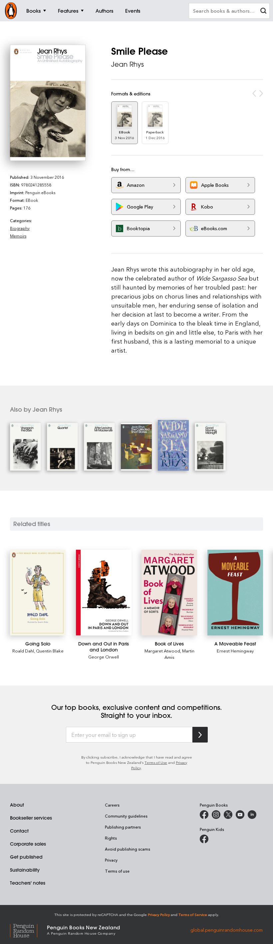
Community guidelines (126, 816)
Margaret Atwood (162, 650)
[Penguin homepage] (11, 10)
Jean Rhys (127, 64)
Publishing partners (123, 827)
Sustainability (25, 870)
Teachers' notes (27, 883)
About (17, 805)
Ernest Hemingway (235, 650)
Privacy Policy (159, 914)
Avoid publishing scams (127, 849)
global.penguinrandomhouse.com (226, 929)
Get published (26, 857)
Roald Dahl (23, 650)
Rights (111, 838)
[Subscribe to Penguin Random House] (200, 735)
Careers (112, 805)
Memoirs (18, 236)
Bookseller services (31, 818)
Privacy (111, 860)
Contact (19, 831)
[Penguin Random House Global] (28, 929)
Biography (20, 228)
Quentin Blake (50, 650)
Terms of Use (155, 762)
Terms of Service (192, 914)
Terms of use (117, 871)
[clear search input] (263, 11)
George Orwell (103, 656)
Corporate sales (28, 844)
